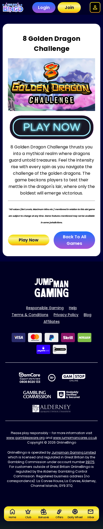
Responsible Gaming (45, 307)
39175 (90, 462)
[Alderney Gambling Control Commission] (51, 408)
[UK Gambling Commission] (37, 394)
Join (69, 7)
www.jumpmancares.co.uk (75, 437)
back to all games (74, 240)
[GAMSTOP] (74, 377)
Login (44, 7)
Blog (87, 314)
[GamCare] (29, 377)
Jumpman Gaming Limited (74, 452)
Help (73, 307)
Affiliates (52, 321)
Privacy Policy (66, 314)
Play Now (29, 240)
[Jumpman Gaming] (51, 296)
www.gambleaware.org (25, 437)
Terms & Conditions (30, 314)
